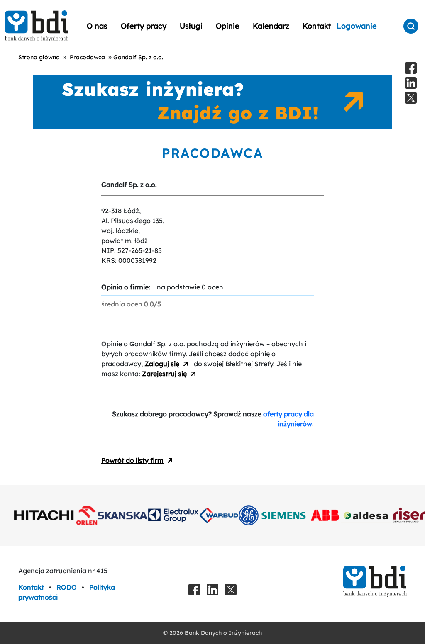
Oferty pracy (143, 26)
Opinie (227, 26)
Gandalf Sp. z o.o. (138, 57)
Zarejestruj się (164, 373)
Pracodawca (87, 57)
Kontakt (317, 26)
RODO (67, 587)
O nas (97, 26)
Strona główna (39, 57)
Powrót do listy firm (132, 460)
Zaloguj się (161, 364)
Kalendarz (271, 26)
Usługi (191, 26)
